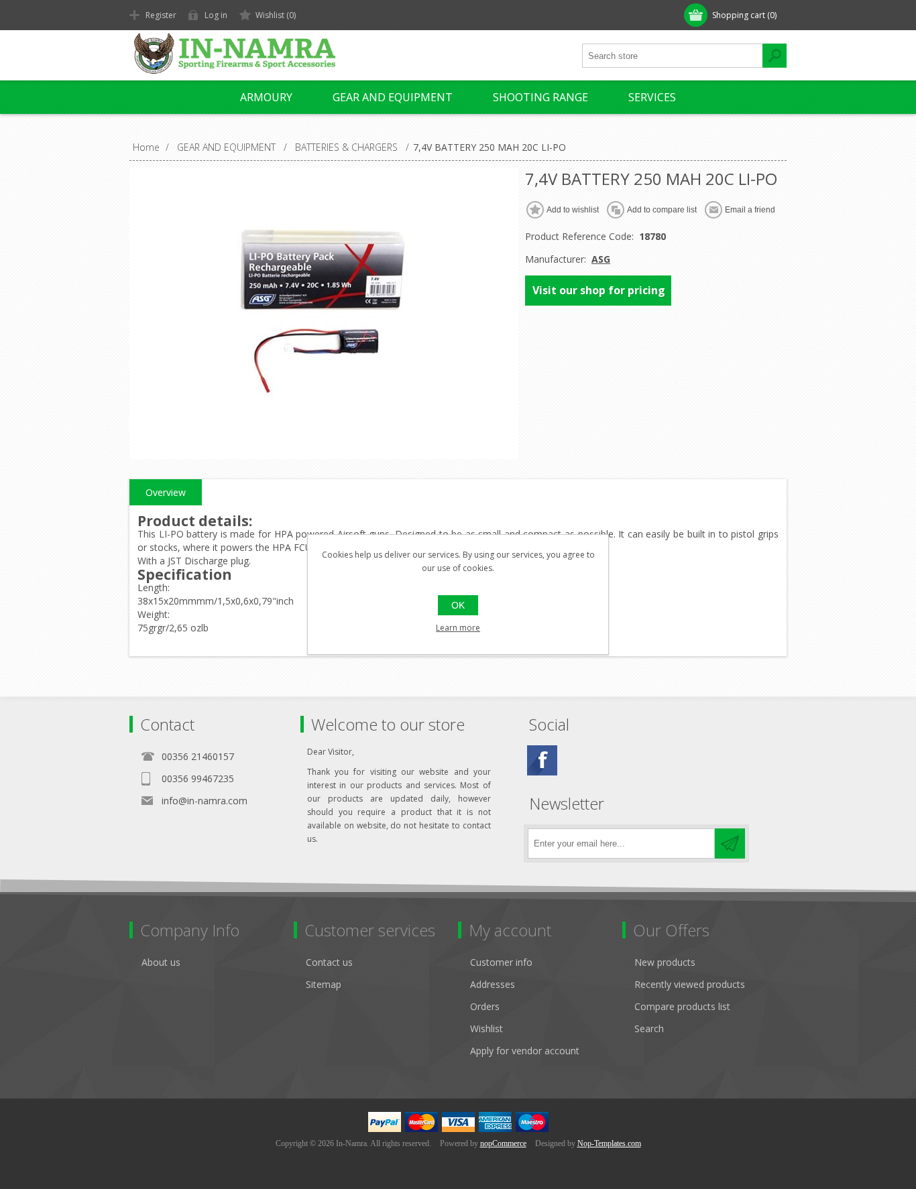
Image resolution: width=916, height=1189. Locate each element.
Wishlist (486, 1028)
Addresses (492, 984)
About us (160, 962)
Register (161, 15)
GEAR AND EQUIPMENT (393, 97)
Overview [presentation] (166, 492)
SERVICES (652, 97)
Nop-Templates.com (609, 1143)
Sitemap (323, 984)
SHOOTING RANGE (540, 97)
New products (664, 962)
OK (458, 605)
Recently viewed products (689, 984)
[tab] (165, 492)
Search (649, 1028)
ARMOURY (266, 97)
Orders (485, 1006)
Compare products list (682, 1006)
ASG (600, 259)
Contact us (329, 962)
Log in (216, 15)
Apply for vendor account (524, 1050)
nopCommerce (503, 1143)
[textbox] (672, 56)
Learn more (458, 627)
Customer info (501, 962)
